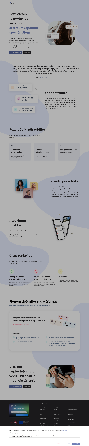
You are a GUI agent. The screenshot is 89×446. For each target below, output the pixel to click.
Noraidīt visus (58, 443)
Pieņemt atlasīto (67, 443)
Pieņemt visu (76, 443)
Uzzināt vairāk (64, 430)
